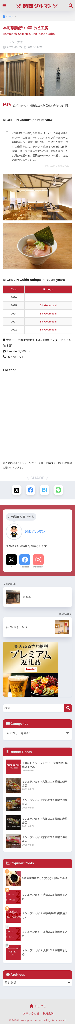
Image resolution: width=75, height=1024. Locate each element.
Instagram (38, 566)
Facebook (24, 566)
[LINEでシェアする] (58, 490)
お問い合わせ (31, 1013)
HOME (40, 1006)
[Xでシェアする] (16, 490)
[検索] (68, 708)
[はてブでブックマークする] (44, 490)
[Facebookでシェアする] (30, 490)
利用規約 (48, 1013)
